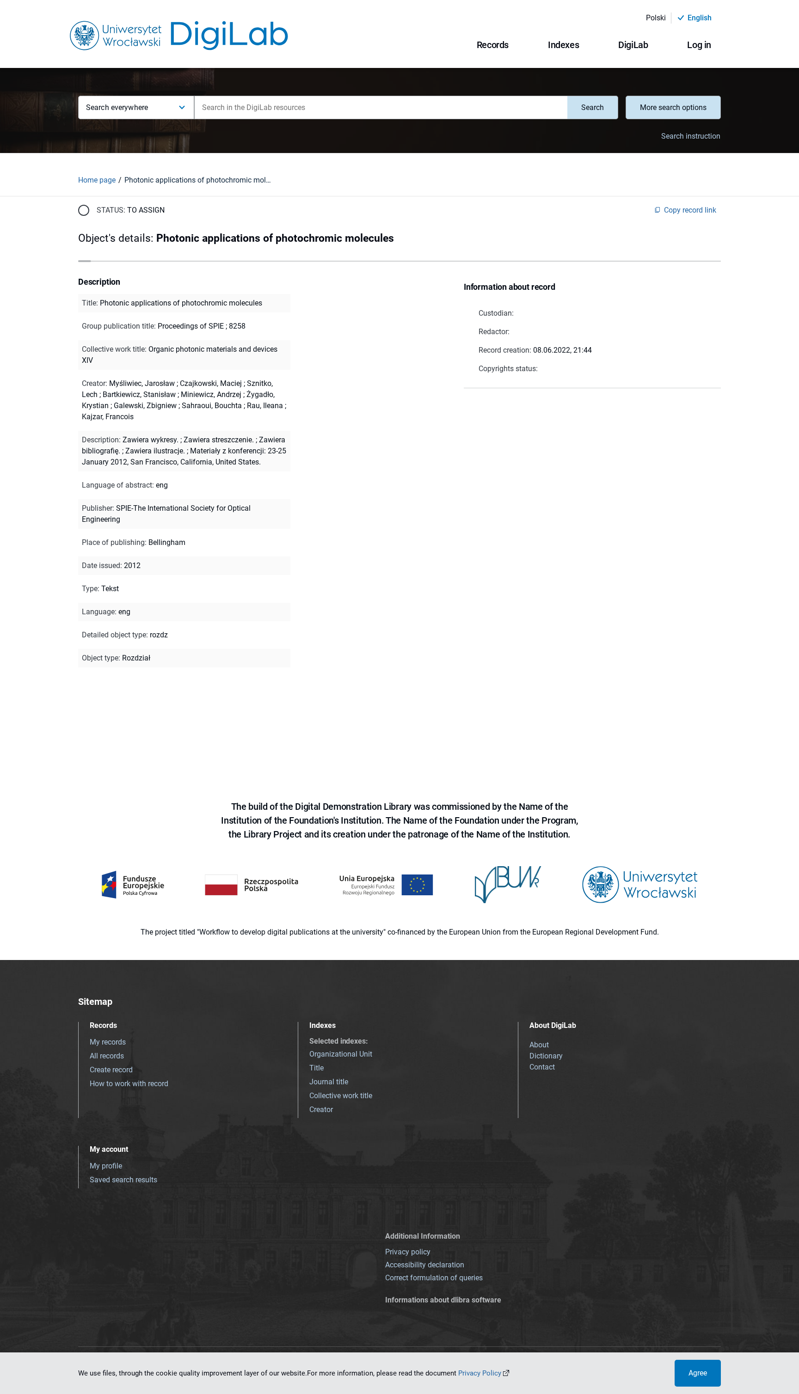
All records (107, 1056)
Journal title (328, 1081)
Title (316, 1068)
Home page (97, 180)
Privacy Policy (479, 1373)
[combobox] (380, 107)
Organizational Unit (340, 1054)
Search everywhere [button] (117, 107)
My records (108, 1042)
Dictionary (546, 1056)
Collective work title (340, 1095)
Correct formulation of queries (434, 1277)
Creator (321, 1109)
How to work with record (129, 1083)
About (539, 1044)
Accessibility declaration (424, 1264)
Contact (542, 1067)
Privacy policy (407, 1251)
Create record (111, 1069)
